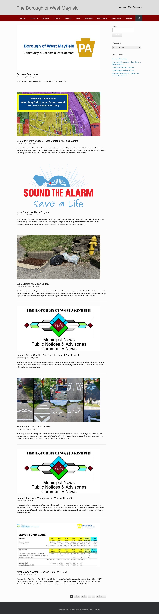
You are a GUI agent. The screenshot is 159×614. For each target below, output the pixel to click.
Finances (57, 18)
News (78, 18)
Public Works (116, 18)
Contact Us (34, 18)
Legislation (89, 18)
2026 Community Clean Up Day (33, 283)
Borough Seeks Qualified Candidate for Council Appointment (48, 355)
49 (97, 596)
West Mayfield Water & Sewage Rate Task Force (42, 571)
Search (114, 26)
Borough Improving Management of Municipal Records (45, 498)
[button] (138, 18)
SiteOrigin (97, 609)
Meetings (68, 18)
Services (129, 18)
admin (36, 77)
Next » (103, 596)
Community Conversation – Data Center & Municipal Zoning (47, 140)
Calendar (22, 18)
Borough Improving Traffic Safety (34, 426)
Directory (45, 18)
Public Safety (102, 18)
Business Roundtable (27, 74)
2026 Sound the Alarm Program (33, 212)
